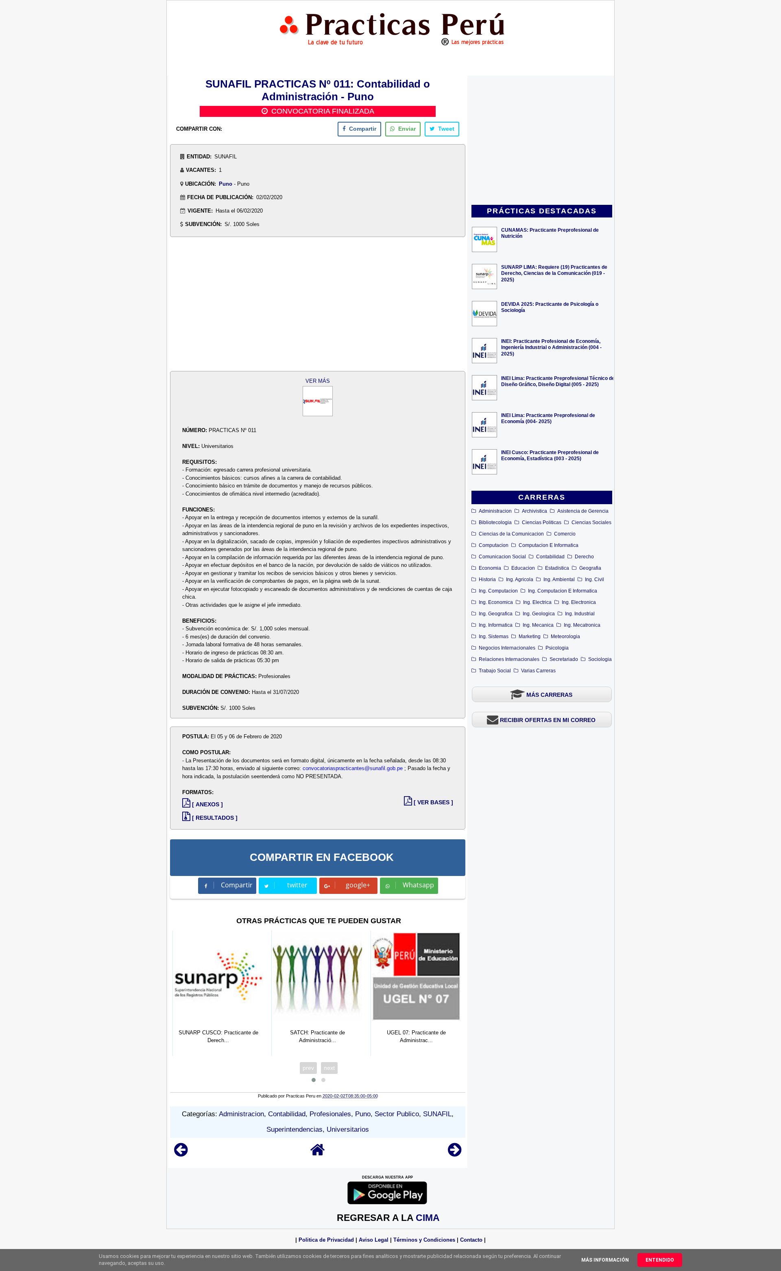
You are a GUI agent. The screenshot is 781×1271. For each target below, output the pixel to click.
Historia (487, 579)
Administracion (495, 511)
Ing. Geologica (539, 614)
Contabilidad (550, 557)
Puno (225, 184)
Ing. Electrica (537, 602)
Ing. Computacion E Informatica (562, 591)
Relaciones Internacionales (509, 659)
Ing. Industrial (580, 614)
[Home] (317, 1153)
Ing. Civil (594, 579)
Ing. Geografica (496, 614)
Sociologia (600, 659)
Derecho (584, 557)
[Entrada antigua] (454, 1153)
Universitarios (348, 1129)
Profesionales (330, 1114)
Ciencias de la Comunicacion (511, 534)
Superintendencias (294, 1129)
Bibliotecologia (495, 522)
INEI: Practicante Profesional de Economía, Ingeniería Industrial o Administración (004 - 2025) (551, 347)
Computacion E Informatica (548, 545)
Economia (490, 568)
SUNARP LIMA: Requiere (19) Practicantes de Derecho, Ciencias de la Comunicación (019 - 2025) (554, 273)
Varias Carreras (538, 671)
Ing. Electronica (579, 602)
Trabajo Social (495, 671)
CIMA (428, 1217)
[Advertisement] (541, 141)
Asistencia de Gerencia (583, 511)
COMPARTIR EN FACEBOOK (322, 857)
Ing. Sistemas (493, 636)
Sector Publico (397, 1114)
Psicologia (557, 648)
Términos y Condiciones (424, 1240)
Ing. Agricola (519, 579)
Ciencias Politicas (541, 522)
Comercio (565, 534)
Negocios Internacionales (507, 648)
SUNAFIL (437, 1114)
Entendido (660, 1260)
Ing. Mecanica (538, 625)
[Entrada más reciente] (181, 1153)
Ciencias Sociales (591, 522)
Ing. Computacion (498, 591)
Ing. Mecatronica (582, 625)
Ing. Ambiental (559, 579)
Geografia (590, 568)
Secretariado (564, 659)
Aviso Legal (373, 1240)
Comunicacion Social (502, 557)
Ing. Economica (496, 602)
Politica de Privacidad (326, 1240)
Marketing (530, 636)
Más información (605, 1260)
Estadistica (557, 568)
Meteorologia (565, 636)
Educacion (523, 568)
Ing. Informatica (496, 625)
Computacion (493, 545)
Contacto (471, 1240)
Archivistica (534, 511)
